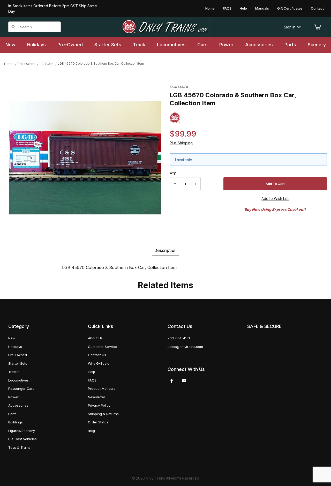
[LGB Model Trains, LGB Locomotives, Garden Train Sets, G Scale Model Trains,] (165, 27)
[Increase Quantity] (195, 183)
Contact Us (97, 355)
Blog (91, 431)
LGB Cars (47, 64)
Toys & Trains (19, 447)
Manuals (262, 8)
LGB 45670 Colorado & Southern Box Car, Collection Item (101, 63)
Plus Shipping (181, 143)
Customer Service (102, 347)
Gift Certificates (290, 8)
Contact (317, 8)
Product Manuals (101, 388)
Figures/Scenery (21, 431)
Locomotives (18, 380)
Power (13, 397)
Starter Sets (17, 363)
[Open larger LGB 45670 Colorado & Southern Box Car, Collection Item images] (85, 158)
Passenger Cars (21, 388)
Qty (173, 173)
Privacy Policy (99, 405)
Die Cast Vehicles (22, 439)
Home (210, 8)
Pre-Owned (26, 64)
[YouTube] (184, 381)
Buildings (15, 422)
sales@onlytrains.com (185, 347)
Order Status (98, 422)
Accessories (18, 405)
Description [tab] (165, 250)
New (12, 338)
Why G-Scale (98, 363)
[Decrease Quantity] (175, 183)
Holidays (15, 347)
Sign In (289, 27)
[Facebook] (172, 381)
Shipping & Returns (103, 414)
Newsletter (96, 397)
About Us (95, 338)
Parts (12, 414)
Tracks (13, 372)
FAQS (227, 8)
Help (243, 8)
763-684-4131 (179, 338)
